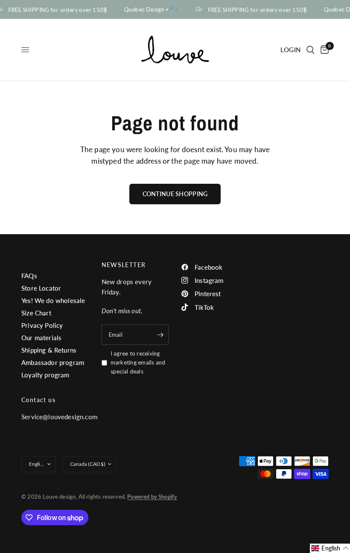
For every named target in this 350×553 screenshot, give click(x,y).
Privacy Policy (42, 325)
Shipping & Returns (48, 350)
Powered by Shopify (152, 496)
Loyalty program (45, 375)
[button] (330, 548)
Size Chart (36, 313)
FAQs (29, 275)
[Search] (310, 50)
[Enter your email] (160, 334)
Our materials (41, 337)
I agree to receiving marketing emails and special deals (138, 362)
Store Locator (41, 288)
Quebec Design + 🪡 (149, 9)
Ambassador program (52, 362)
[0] (323, 50)
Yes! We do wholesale (53, 300)
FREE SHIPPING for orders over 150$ (256, 9)
